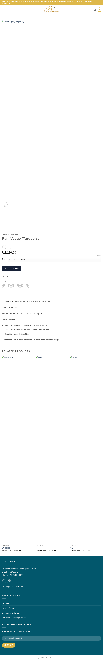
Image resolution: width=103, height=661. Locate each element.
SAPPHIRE (6, 548)
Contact (5, 603)
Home (4, 234)
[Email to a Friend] (18, 286)
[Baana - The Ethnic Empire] (51, 10)
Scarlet (72, 548)
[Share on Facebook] (9, 286)
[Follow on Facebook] (4, 581)
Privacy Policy (8, 608)
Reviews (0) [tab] (44, 301)
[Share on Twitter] (13, 286)
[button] (3, 10)
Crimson (14, 234)
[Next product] (4, 247)
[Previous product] (9, 247)
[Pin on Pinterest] (22, 286)
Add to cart (11, 269)
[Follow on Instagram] (9, 581)
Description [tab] (7, 301)
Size (3, 259)
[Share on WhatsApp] (4, 286)
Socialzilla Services (61, 658)
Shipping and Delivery (11, 613)
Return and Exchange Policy (14, 617)
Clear (99, 255)
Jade (37, 548)
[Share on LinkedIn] (27, 286)
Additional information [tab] (26, 301)
